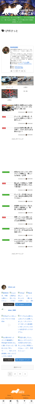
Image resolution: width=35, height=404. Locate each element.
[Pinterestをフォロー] (19, 71)
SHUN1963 (14, 47)
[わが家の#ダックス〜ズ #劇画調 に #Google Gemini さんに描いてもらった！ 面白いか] (9, 346)
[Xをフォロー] (14, 71)
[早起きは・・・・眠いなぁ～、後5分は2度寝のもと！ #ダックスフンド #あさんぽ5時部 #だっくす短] (30, 296)
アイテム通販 (26, 62)
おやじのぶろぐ (19, 66)
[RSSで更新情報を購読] (24, 71)
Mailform (25, 398)
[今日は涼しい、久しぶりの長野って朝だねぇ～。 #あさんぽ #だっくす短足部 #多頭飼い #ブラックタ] (21, 296)
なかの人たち (9, 398)
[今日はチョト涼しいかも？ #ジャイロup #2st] (9, 325)
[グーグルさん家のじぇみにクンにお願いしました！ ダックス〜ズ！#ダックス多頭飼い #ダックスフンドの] (26, 325)
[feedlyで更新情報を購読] (22, 71)
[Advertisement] (17, 38)
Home (9, 395)
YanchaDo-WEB (19, 67)
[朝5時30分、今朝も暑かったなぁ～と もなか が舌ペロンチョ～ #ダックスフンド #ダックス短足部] (5, 296)
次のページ (17, 367)
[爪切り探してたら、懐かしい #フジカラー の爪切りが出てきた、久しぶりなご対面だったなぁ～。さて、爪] (26, 346)
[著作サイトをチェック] (11, 71)
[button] (31, 290)
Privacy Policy (26, 395)
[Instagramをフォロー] (16, 71)
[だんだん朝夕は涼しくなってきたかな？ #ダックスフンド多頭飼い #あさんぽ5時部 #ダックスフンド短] (13, 296)
